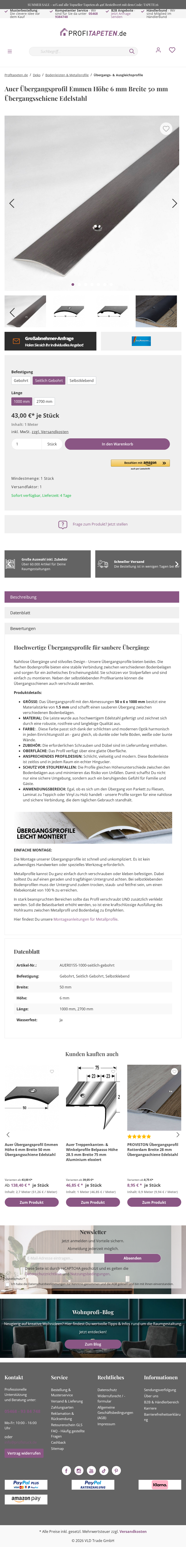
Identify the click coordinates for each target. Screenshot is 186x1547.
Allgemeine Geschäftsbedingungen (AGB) (115, 1412)
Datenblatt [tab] (20, 612)
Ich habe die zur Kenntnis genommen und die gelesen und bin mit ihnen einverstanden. (92, 1284)
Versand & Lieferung (67, 1401)
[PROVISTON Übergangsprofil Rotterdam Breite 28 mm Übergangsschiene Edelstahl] (154, 1098)
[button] (140, 465)
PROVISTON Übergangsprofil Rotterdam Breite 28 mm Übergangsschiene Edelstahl (152, 1149)
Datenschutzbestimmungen (47, 1284)
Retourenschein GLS (66, 1425)
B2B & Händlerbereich (161, 1402)
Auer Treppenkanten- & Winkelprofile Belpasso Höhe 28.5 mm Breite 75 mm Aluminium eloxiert (92, 1152)
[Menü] (10, 51)
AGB (114, 1284)
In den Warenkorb (117, 444)
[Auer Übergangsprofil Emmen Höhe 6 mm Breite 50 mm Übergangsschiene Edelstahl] (32, 1098)
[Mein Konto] (158, 51)
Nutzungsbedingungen (90, 1273)
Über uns (151, 1396)
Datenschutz (107, 1389)
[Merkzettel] (172, 51)
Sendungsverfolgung (160, 1389)
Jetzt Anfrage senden (121, 15)
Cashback (58, 1442)
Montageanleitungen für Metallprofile (85, 919)
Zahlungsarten (62, 1407)
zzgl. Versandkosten (50, 431)
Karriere (150, 1408)
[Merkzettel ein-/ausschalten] (166, 128)
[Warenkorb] (183, 46)
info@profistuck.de (21, 1442)
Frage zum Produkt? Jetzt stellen (100, 524)
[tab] (92, 597)
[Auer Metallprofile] (141, 341)
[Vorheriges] (10, 205)
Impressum (106, 1424)
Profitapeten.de (16, 75)
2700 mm (44, 401)
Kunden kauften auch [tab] (91, 1053)
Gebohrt (21, 380)
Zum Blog (93, 1344)
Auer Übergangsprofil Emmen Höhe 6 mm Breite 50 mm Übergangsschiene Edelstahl (31, 1149)
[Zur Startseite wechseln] (93, 32)
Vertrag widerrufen (24, 1453)
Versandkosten (133, 1531)
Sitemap (57, 1448)
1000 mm (22, 401)
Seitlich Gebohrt (49, 380)
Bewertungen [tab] (23, 628)
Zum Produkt (32, 1202)
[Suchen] (132, 51)
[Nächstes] (173, 205)
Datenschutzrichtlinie (43, 1273)
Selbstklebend (82, 380)
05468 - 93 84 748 (22, 1411)
